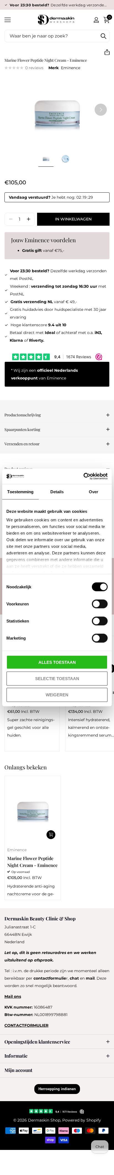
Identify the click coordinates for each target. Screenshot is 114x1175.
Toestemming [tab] (20, 491)
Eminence (70, 67)
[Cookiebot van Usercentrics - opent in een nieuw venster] (83, 476)
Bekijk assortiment (7, 19)
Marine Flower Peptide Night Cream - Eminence (32, 861)
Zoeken (103, 36)
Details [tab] (57, 491)
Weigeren (57, 694)
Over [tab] (93, 491)
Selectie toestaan (57, 678)
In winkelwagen (73, 219)
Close (57, 1042)
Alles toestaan (57, 662)
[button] (105, 52)
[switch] (100, 603)
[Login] (96, 19)
